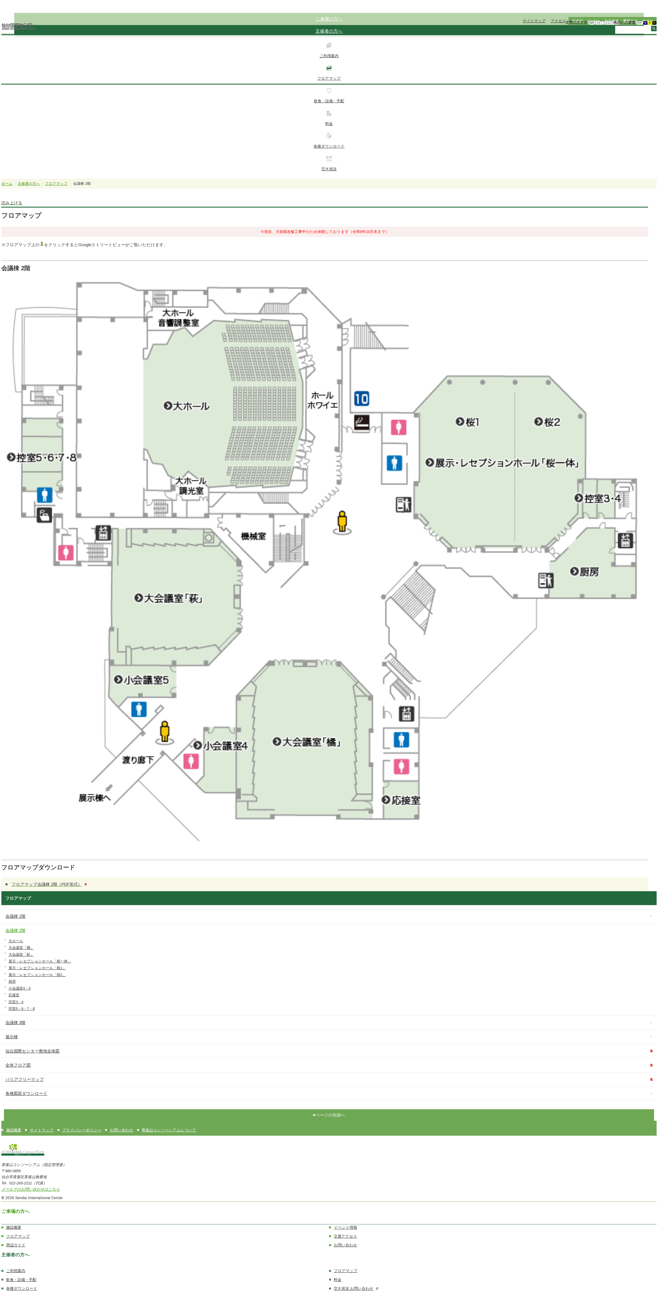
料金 (329, 123)
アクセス (558, 21)
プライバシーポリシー (81, 1130)
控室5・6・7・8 (22, 1008)
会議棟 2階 (15, 930)
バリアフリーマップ (24, 1079)
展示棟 (11, 1036)
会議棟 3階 (15, 1022)
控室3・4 (16, 1002)
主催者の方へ (329, 31)
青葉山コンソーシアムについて (169, 1130)
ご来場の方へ (329, 18)
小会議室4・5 (20, 988)
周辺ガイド (16, 1245)
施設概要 (13, 1130)
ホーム (7, 183)
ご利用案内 (329, 56)
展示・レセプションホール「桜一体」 (40, 961)
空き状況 (329, 169)
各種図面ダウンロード (26, 1093)
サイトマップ (534, 21)
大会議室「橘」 (21, 948)
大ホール (16, 941)
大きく (599, 23)
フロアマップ (329, 78)
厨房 (12, 981)
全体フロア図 (18, 1065)
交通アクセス (345, 1236)
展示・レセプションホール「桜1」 (37, 968)
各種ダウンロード (329, 146)
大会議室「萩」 (21, 954)
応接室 (14, 995)
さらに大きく (612, 23)
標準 (592, 23)
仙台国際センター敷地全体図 (32, 1051)
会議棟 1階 (15, 916)
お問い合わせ (121, 1130)
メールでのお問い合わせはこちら (30, 1189)
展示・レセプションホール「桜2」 (37, 975)
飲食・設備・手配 (329, 101)
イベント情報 (345, 1227)
